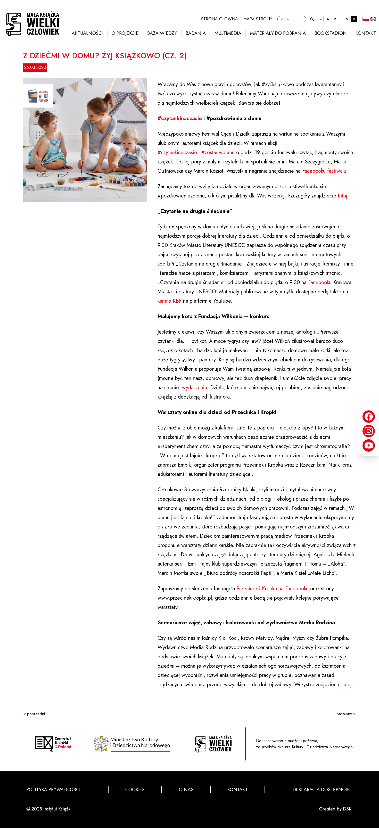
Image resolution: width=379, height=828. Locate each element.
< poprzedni (34, 714)
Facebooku (320, 282)
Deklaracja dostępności (323, 789)
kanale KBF (170, 301)
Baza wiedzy (162, 33)
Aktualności (87, 33)
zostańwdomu (218, 152)
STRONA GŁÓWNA (219, 19)
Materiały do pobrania (278, 33)
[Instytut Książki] (53, 743)
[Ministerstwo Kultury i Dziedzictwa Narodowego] (133, 744)
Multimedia (228, 33)
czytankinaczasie (180, 118)
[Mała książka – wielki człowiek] (31, 22)
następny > (346, 714)
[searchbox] (291, 19)
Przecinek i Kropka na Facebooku (272, 588)
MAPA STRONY (257, 19)
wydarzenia (194, 387)
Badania (196, 33)
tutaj (342, 196)
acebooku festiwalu (325, 171)
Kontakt (366, 33)
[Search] (312, 19)
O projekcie (125, 33)
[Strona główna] (213, 744)
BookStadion (331, 33)
